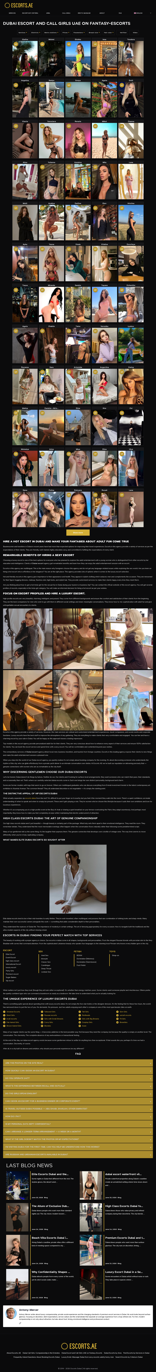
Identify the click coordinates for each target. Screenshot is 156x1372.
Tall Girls (85, 1012)
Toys (112, 951)
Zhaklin (51, 326)
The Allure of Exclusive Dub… (50, 1206)
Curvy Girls (48, 1022)
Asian (84, 1026)
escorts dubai (30, 798)
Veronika (104, 326)
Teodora (131, 39)
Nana (25, 490)
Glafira (25, 39)
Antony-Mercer (28, 1310)
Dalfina (78, 203)
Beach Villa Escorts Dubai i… (50, 1238)
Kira (104, 408)
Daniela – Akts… (51, 408)
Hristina (131, 203)
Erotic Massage (84, 13)
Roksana (78, 490)
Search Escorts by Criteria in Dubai (129, 1357)
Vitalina (104, 244)
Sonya (78, 80)
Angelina (25, 80)
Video (135, 33)
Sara (51, 367)
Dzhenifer (131, 285)
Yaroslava (51, 121)
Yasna (51, 244)
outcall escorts (125, 1015)
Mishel (51, 39)
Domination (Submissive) (86, 962)
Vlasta (25, 121)
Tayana (104, 285)
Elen (104, 203)
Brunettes (123, 1022)
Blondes (47, 1026)
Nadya (51, 80)
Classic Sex (46, 962)
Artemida (78, 367)
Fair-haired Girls (13, 1022)
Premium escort (12, 974)
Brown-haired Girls (14, 1026)
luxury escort (11, 967)
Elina (78, 408)
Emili (131, 80)
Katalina (78, 162)
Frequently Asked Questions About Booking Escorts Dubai (36, 1357)
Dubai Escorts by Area (113, 1353)
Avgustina (104, 367)
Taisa (78, 326)
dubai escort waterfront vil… (123, 1174)
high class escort (12, 961)
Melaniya (25, 449)
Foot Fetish (81, 965)
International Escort (13, 964)
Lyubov (131, 326)
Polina (51, 490)
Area (48, 13)
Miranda (51, 285)
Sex (40, 951)
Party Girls (10, 971)
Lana (131, 490)
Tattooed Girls (49, 1012)
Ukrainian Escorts (13, 1012)
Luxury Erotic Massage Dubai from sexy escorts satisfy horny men (87, 1357)
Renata (78, 121)
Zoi (131, 408)
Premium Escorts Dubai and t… (125, 1238)
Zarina (131, 367)
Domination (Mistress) (85, 958)
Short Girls (11, 1015)
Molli (25, 203)
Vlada (78, 244)
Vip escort (10, 980)
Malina (25, 408)
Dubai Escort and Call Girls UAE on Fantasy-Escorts (82, 1353)
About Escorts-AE (14, 1353)
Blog (46, 1197)
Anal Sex (44, 955)
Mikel (104, 121)
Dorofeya (131, 244)
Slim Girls (123, 1012)
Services (12, 13)
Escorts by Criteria (30, 13)
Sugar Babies (11, 977)
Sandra (78, 285)
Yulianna (51, 162)
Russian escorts (50, 1015)
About (102, 13)
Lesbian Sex (46, 972)
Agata (104, 80)
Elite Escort (10, 954)
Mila (104, 162)
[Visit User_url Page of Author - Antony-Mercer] (20, 1323)
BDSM (79, 955)
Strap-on (115, 955)
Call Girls (66, 13)
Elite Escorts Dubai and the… (50, 1174)
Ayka (25, 244)
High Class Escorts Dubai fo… (124, 1206)
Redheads (86, 1015)
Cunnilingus (45, 965)
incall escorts (12, 1019)
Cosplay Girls (87, 1022)
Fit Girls (123, 1019)
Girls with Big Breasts (90, 1019)
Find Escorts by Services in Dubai (136, 1353)
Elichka (78, 39)
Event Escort (11, 957)
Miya (78, 449)
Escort (7, 950)
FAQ (120, 13)
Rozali (104, 490)
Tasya (25, 285)
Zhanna (131, 121)
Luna (131, 162)
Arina (51, 449)
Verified (123, 33)
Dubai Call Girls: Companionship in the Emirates (41, 1353)
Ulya (131, 449)
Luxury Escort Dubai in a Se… (124, 1272)
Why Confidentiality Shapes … (51, 1272)
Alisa (25, 162)
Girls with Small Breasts (53, 1019)
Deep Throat (46, 968)
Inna (104, 39)
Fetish (77, 951)
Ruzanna (25, 367)
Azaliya (51, 203)
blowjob (44, 958)
